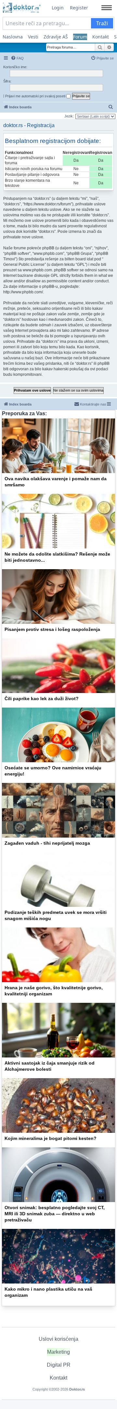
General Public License (24, 264)
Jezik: (69, 116)
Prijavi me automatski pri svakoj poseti (35, 96)
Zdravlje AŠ (56, 37)
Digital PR (59, 1365)
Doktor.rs (77, 1389)
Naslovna (13, 37)
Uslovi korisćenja (58, 1339)
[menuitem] (17, 58)
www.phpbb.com (37, 270)
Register (79, 8)
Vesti (33, 37)
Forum (80, 37)
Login (58, 8)
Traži (102, 23)
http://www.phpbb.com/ (23, 292)
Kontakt (100, 37)
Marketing (58, 1352)
